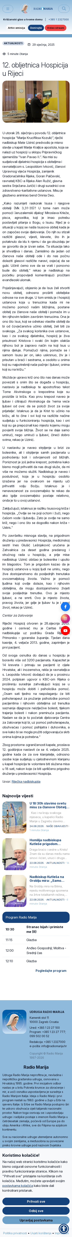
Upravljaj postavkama (36, 1220)
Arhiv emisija (16, 27)
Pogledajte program (51, 971)
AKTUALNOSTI (13, 43)
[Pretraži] (64, 9)
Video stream (55, 27)
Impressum (62, 1233)
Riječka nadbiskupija (26, 782)
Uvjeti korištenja (40, 1233)
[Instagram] (65, 618)
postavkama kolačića (17, 1186)
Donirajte (36, 27)
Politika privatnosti (15, 1233)
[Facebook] (65, 606)
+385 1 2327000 (58, 19)
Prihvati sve (36, 1201)
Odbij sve (36, 1211)
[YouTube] (65, 630)
